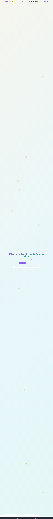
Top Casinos (23, 1)
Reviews (36, 1)
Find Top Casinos (22, 262)
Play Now (46, 1)
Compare (28, 1)
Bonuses (32, 1)
